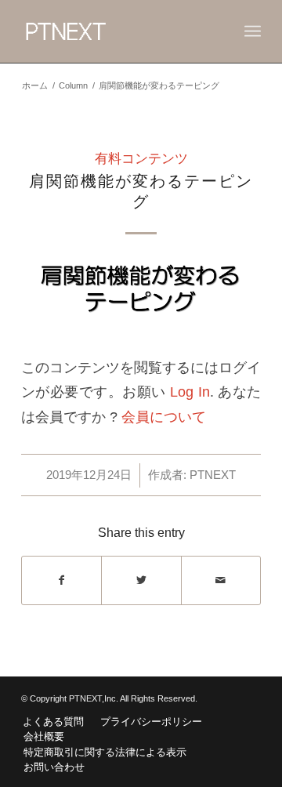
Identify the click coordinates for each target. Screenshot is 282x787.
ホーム (35, 85)
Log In (189, 391)
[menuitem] (53, 722)
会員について (163, 416)
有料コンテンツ (141, 158)
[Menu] (252, 31)
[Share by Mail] (221, 580)
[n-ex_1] (141, 305)
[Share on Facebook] (61, 580)
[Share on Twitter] (141, 580)
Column (73, 85)
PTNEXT (213, 475)
